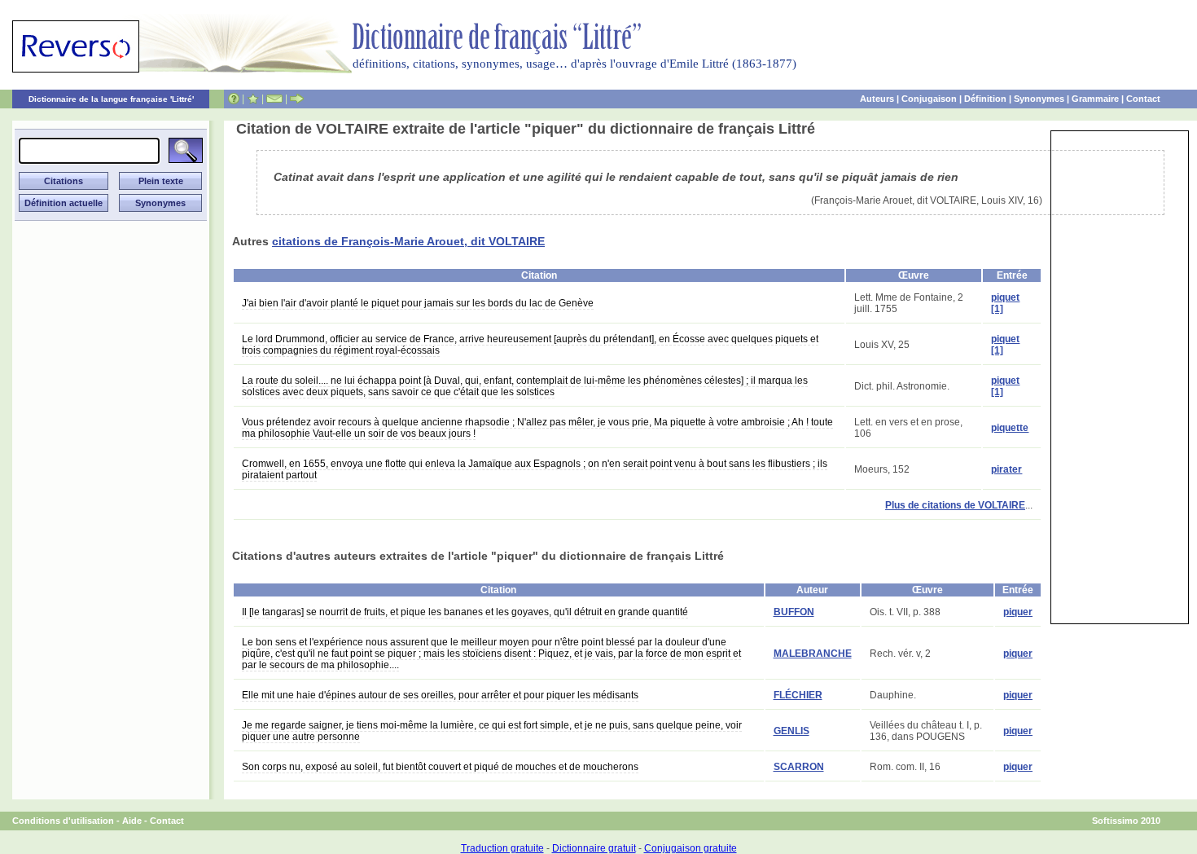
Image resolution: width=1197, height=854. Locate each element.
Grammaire (1095, 98)
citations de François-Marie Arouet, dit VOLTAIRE (408, 241)
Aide (132, 820)
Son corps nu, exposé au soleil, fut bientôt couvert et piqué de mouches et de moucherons (440, 767)
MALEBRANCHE (813, 653)
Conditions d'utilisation (63, 820)
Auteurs (877, 98)
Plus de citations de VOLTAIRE (955, 505)
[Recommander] (297, 98)
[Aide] (233, 98)
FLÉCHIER (798, 695)
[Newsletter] (274, 98)
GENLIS (791, 731)
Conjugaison (929, 98)
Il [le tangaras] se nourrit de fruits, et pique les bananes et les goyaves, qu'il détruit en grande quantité (465, 612)
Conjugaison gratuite (690, 848)
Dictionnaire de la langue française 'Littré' (111, 99)
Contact (1143, 98)
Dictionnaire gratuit (594, 848)
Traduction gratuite (502, 848)
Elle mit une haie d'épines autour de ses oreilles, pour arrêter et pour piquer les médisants (440, 695)
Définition (985, 98)
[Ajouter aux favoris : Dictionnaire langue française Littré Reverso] (253, 98)
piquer (1018, 612)
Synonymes (1039, 98)
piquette (1009, 428)
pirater (1006, 469)
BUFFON (794, 612)
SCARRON (799, 767)
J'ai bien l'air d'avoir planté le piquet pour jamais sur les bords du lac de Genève (418, 303)
